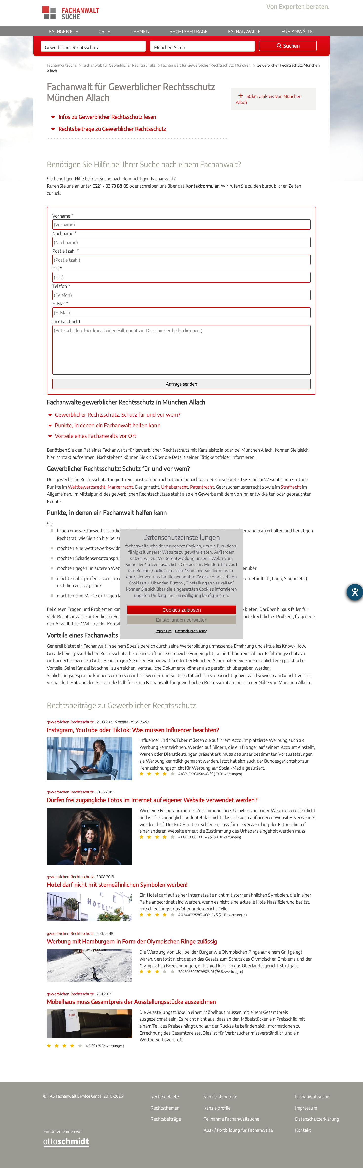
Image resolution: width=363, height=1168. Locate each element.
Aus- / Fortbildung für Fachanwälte (238, 1130)
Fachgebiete (63, 31)
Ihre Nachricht (66, 321)
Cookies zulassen (181, 610)
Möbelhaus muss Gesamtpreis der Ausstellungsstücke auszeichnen (131, 1001)
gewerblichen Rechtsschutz (71, 722)
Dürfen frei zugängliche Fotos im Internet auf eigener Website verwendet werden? (152, 799)
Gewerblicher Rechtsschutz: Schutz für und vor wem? (117, 414)
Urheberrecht (174, 487)
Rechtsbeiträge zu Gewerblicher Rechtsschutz (111, 128)
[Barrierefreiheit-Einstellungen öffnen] (355, 592)
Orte (104, 31)
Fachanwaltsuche (62, 65)
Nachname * (64, 233)
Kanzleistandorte (220, 1096)
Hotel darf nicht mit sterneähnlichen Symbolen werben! (117, 884)
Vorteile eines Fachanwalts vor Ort (95, 436)
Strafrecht (291, 487)
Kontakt (303, 1130)
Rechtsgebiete (165, 1096)
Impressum (306, 1108)
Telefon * (61, 286)
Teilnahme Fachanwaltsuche (231, 1119)
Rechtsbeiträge (189, 31)
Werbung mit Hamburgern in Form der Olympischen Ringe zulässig (132, 941)
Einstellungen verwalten (181, 619)
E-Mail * (60, 303)
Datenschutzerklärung (317, 1119)
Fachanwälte (244, 31)
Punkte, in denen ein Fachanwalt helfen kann (107, 425)
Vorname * (62, 216)
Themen (140, 31)
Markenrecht (120, 487)
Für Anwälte (297, 31)
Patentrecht (202, 487)
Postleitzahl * (65, 251)
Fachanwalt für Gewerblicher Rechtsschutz (118, 65)
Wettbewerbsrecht (86, 487)
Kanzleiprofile (217, 1108)
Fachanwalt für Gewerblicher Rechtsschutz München (206, 65)
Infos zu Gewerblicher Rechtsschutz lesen (106, 116)
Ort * (57, 268)
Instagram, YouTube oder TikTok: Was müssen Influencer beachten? (133, 729)
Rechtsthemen (165, 1108)
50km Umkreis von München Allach (268, 99)
